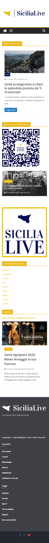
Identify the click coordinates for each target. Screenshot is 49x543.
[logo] (24, 403)
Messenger (7, 462)
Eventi (5, 498)
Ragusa (5, 295)
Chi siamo (6, 451)
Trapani (5, 303)
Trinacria (30, 181)
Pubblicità (6, 473)
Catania (5, 278)
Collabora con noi (10, 478)
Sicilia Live (23, 79)
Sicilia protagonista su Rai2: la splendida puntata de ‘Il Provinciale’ (24, 88)
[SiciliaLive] (5, 31)
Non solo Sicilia (9, 520)
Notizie (5, 493)
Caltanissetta (7, 274)
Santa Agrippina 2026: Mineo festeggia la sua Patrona (20, 359)
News (7, 75)
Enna (4, 282)
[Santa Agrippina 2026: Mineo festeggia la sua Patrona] (24, 333)
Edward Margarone (27, 369)
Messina (5, 287)
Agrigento (6, 270)
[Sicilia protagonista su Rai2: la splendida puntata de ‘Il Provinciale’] (24, 62)
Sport (4, 504)
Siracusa (5, 299)
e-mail (5, 457)
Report (5, 514)
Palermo (5, 291)
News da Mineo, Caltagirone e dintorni (18, 318)
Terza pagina (8, 509)
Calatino (8, 349)
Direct (5, 467)
